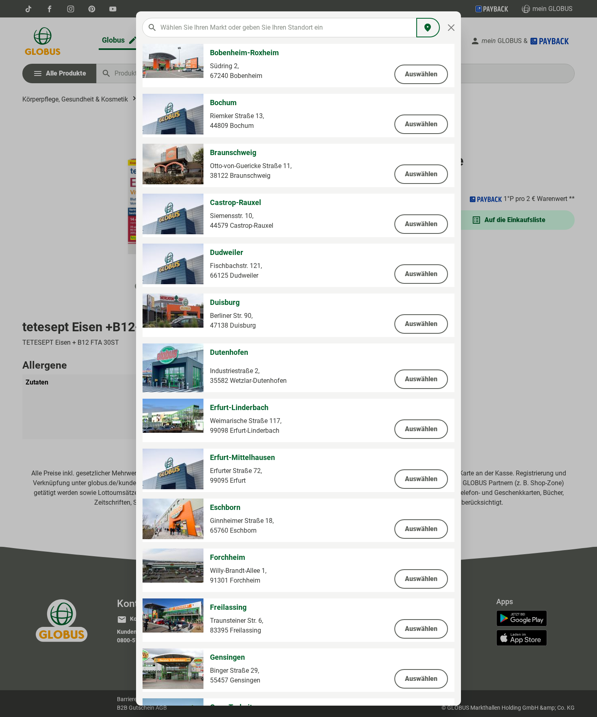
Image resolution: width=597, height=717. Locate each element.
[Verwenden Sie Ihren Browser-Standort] (428, 27)
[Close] (451, 27)
